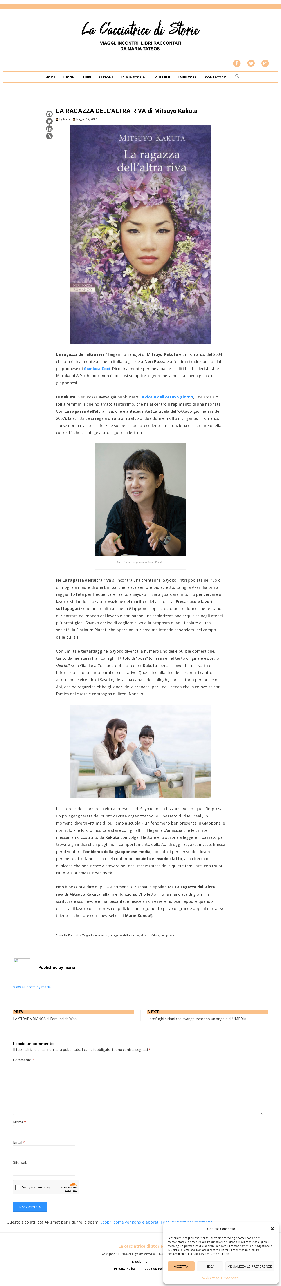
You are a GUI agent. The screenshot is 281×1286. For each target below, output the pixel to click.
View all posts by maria (32, 986)
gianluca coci (100, 935)
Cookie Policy (210, 1277)
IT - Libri (73, 935)
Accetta (181, 1266)
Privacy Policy (229, 1277)
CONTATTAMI (216, 77)
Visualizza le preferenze (250, 1266)
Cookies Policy (155, 1268)
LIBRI (87, 77)
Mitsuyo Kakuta (150, 935)
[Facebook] (49, 114)
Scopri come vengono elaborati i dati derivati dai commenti (156, 1222)
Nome (19, 1122)
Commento (23, 1059)
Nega (209, 1266)
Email (19, 1142)
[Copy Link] (49, 136)
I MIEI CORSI (188, 77)
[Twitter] (49, 121)
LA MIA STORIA (133, 77)
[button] (272, 1228)
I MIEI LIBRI (161, 77)
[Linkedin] (49, 128)
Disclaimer (140, 1261)
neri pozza (167, 935)
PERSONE (106, 77)
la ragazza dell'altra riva (124, 935)
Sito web (20, 1162)
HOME (50, 77)
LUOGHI (69, 77)
